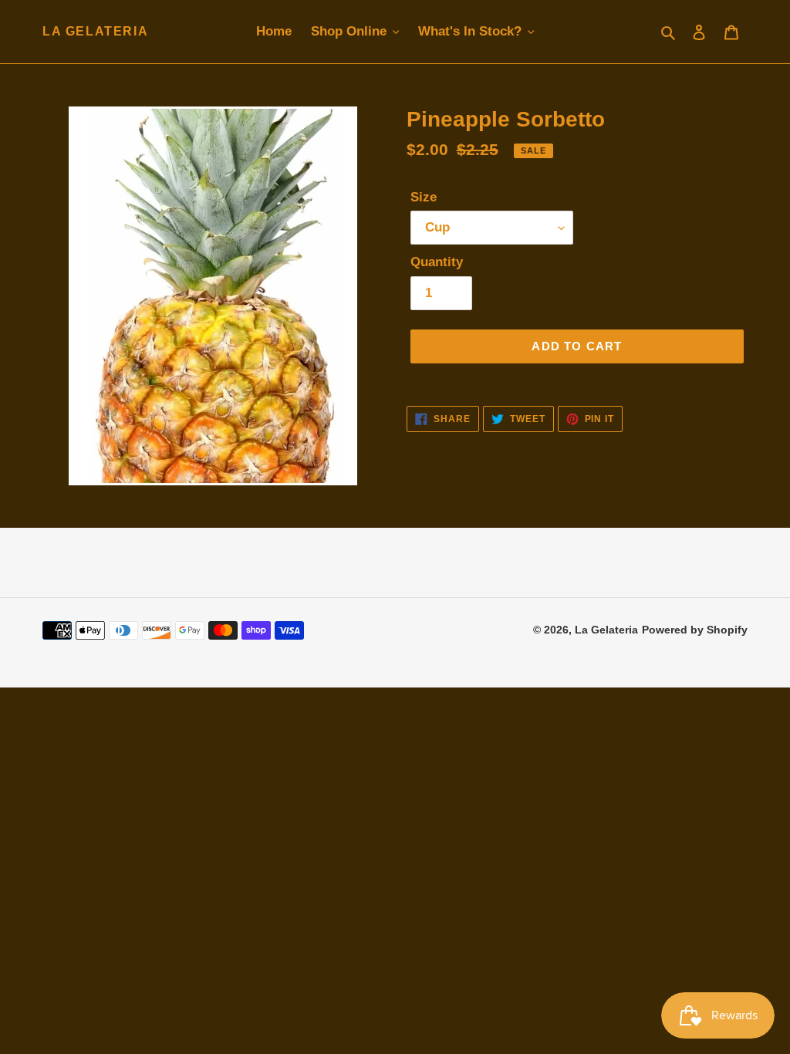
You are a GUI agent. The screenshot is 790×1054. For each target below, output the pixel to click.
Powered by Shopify (695, 629)
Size (423, 197)
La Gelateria (95, 31)
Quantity (436, 262)
